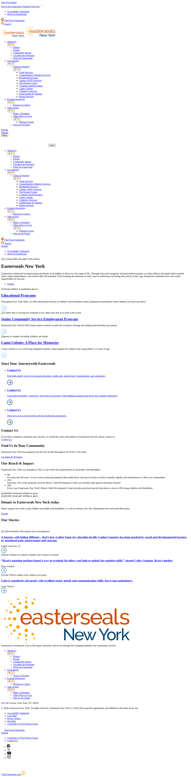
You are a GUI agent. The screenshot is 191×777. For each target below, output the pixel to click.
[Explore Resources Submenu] (11, 102)
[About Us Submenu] (11, 44)
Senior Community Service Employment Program (39, 319)
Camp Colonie (26, 88)
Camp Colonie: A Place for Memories (30, 342)
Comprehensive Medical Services (35, 75)
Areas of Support (21, 66)
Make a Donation (21, 113)
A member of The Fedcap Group (22, 724)
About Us (11, 41)
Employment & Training (30, 94)
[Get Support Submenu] (11, 63)
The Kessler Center (28, 83)
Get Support (13, 61)
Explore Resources (16, 99)
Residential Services (28, 78)
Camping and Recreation (31, 86)
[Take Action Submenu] (11, 110)
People (16, 50)
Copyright (12, 716)
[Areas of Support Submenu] (17, 69)
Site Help (11, 721)
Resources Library (21, 105)
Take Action (13, 107)
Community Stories (22, 53)
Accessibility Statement (18, 11)
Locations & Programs (23, 55)
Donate (10, 284)
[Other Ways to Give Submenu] (17, 119)
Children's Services (28, 91)
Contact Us (6, 439)
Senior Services (26, 96)
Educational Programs (18, 295)
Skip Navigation (9, 2)
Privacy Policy (14, 718)
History (16, 47)
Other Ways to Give (22, 116)
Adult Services (26, 72)
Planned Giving (26, 122)
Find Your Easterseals (14, 20)
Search (7, 24)
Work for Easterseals (17, 14)
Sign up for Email (21, 124)
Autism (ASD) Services (30, 80)
